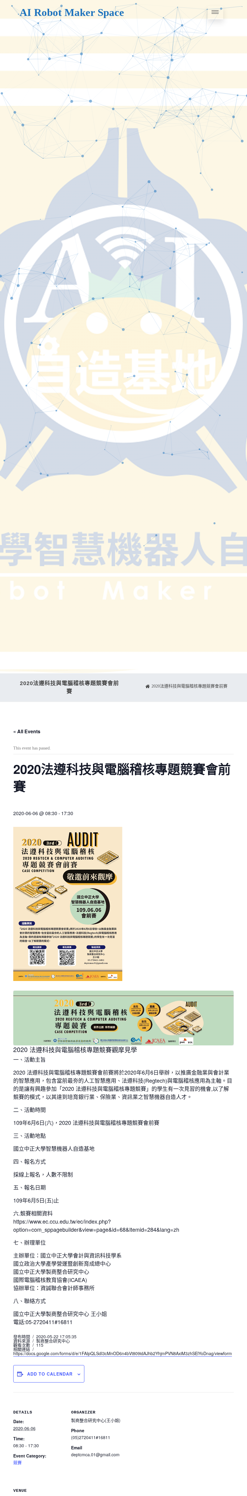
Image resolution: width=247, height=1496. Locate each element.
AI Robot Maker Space (72, 12)
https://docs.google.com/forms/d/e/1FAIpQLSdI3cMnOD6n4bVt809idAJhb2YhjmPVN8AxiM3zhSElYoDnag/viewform (122, 1353)
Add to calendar (50, 1374)
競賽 (17, 1462)
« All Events (26, 731)
